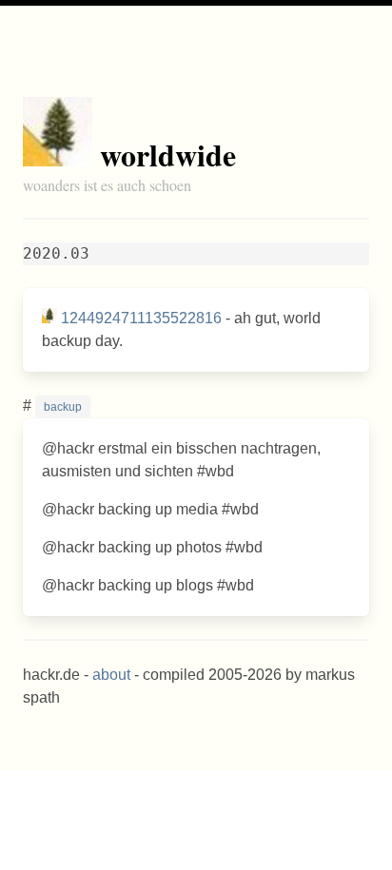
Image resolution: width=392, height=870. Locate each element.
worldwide (168, 154)
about (111, 675)
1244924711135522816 (141, 318)
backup (63, 407)
